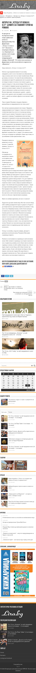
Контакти (2, 655)
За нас (2, 652)
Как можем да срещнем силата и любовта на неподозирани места (22, 293)
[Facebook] (18, 667)
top (6, 281)
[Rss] (17, 667)
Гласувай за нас (18, 664)
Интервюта (9, 16)
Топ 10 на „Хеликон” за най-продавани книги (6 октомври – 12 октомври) (20, 625)
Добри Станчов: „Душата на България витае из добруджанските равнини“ (20, 640)
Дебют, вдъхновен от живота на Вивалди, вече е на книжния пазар (13, 287)
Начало (2, 16)
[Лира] (19, 4)
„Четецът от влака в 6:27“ (18, 68)
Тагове (10, 412)
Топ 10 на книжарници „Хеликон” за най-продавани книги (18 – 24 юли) (15, 334)
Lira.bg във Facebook (6, 658)
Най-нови (4, 412)
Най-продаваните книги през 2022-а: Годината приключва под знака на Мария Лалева (16, 315)
